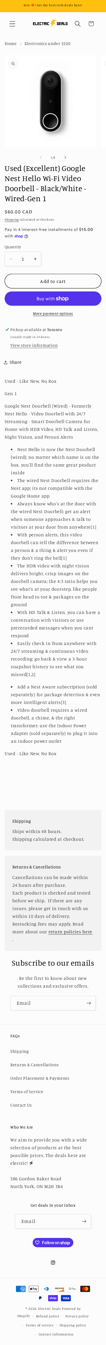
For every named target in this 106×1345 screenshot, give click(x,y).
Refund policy (47, 1316)
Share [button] (16, 362)
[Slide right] (65, 157)
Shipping (12, 219)
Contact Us (21, 1105)
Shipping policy (72, 1325)
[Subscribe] (88, 1003)
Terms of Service (26, 1091)
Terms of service (39, 1325)
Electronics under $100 (47, 43)
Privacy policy (77, 1316)
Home (11, 43)
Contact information (56, 1334)
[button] (12, 24)
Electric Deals (49, 1308)
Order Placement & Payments (39, 1078)
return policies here (70, 931)
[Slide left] (40, 157)
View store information (34, 345)
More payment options (53, 313)
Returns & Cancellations (34, 1064)
